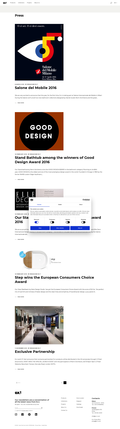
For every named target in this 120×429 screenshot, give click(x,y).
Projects (29, 2)
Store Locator (80, 398)
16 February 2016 (21, 154)
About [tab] (80, 204)
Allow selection (60, 228)
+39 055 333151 (98, 413)
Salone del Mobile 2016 (36, 88)
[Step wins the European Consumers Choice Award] (39, 259)
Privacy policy (25, 410)
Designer (78, 401)
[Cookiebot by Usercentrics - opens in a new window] (84, 200)
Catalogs (78, 404)
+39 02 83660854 (99, 404)
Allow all (80, 228)
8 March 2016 (19, 84)
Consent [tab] (39, 204)
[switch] (52, 222)
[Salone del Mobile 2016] (39, 52)
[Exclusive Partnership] (39, 325)
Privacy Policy (38, 425)
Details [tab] (60, 204)
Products (12, 2)
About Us (37, 2)
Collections (21, 2)
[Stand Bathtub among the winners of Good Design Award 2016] (39, 131)
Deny (40, 228)
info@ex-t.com (96, 416)
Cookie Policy (44, 425)
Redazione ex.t (32, 84)
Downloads (79, 407)
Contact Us (64, 410)
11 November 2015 (21, 348)
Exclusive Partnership (35, 351)
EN (115, 2)
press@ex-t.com (96, 421)
